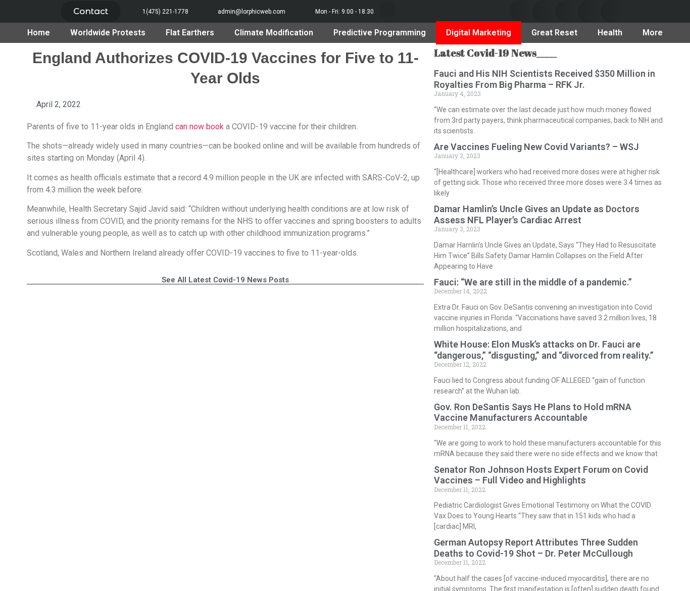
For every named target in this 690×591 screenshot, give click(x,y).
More (653, 32)
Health (610, 32)
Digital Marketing (478, 32)
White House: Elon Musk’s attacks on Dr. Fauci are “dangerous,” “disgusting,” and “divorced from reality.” (544, 350)
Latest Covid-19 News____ (495, 53)
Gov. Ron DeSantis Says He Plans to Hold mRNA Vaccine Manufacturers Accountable (532, 412)
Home (38, 32)
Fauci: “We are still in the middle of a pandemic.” (533, 282)
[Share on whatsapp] (612, 11)
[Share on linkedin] (566, 11)
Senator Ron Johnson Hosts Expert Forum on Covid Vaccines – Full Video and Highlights (541, 475)
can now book (198, 126)
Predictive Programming (379, 32)
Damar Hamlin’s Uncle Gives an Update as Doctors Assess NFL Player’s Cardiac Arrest (536, 214)
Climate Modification (273, 32)
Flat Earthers (190, 32)
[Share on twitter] (543, 11)
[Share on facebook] (521, 11)
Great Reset (554, 32)
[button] (90, 11)
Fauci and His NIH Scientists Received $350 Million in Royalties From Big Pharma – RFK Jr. (544, 79)
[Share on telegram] (589, 11)
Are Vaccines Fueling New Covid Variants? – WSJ (536, 146)
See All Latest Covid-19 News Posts (225, 279)
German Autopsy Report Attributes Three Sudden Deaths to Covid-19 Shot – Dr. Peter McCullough (536, 548)
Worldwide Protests (107, 32)
